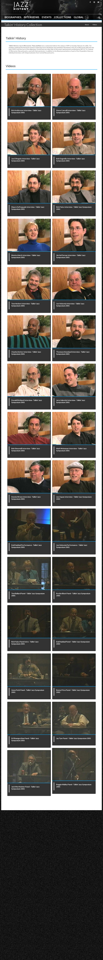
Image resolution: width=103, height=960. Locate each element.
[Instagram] (94, 2)
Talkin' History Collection (23, 25)
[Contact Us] (98, 2)
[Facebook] (90, 2)
